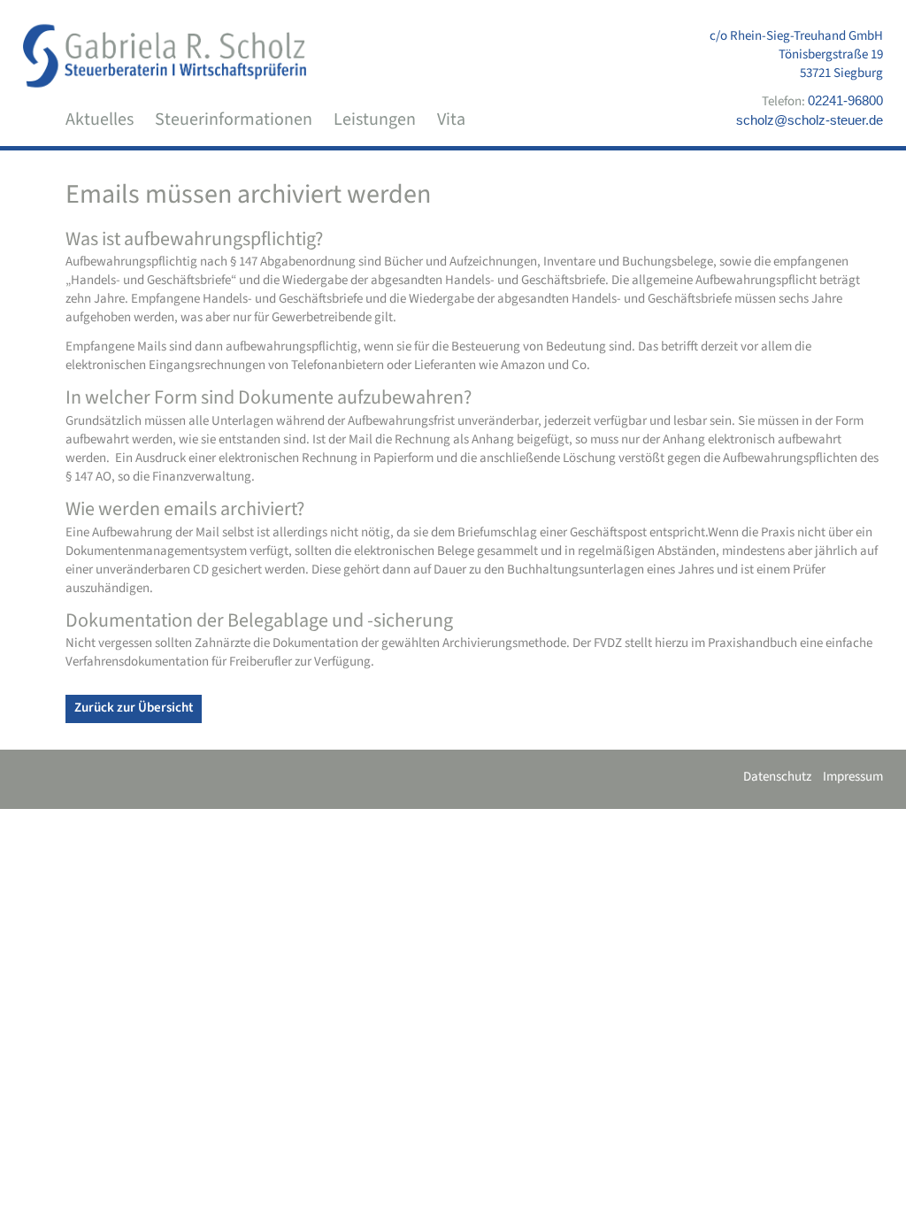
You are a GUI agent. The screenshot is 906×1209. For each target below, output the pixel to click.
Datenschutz (777, 776)
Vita (451, 119)
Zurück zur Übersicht (133, 707)
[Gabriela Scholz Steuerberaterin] (164, 56)
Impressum (853, 776)
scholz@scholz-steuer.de (809, 119)
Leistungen (375, 119)
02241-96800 (845, 100)
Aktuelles (99, 119)
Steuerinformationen (233, 119)
